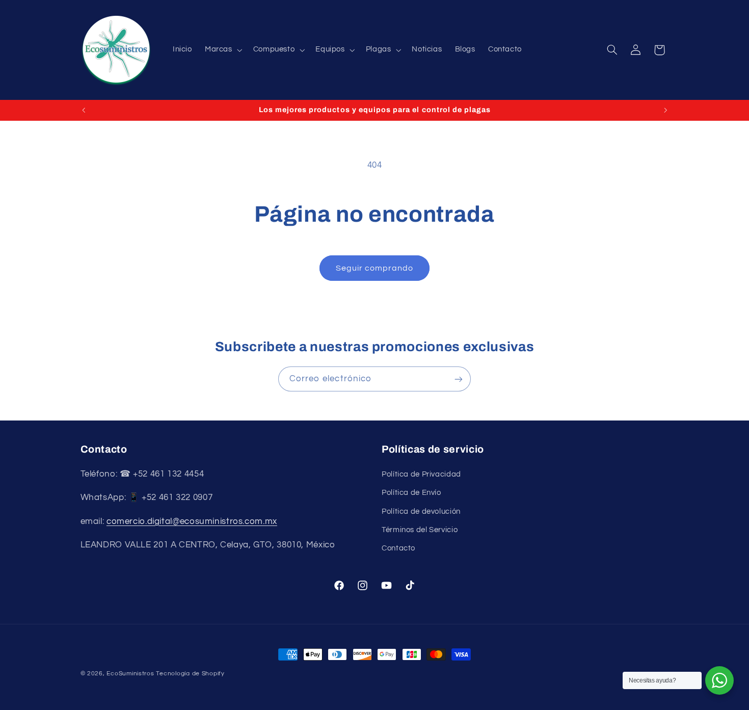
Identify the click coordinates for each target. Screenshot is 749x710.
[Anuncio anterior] (83, 110)
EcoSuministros (130, 673)
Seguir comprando (375, 268)
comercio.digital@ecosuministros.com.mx (191, 520)
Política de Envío (411, 492)
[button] (222, 50)
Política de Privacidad (421, 474)
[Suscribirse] (458, 378)
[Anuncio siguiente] (665, 110)
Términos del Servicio (420, 529)
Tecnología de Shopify (190, 673)
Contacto (398, 548)
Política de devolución (421, 511)
